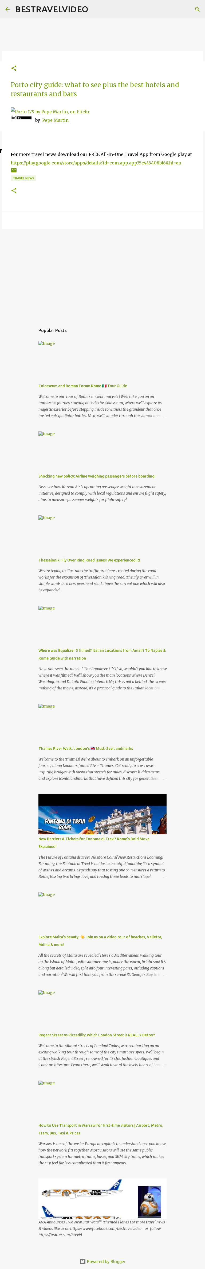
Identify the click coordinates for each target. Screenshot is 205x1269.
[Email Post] (14, 172)
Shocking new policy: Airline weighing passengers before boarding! (97, 476)
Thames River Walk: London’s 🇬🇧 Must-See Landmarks (85, 748)
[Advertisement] (102, 274)
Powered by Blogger (105, 1261)
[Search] (197, 9)
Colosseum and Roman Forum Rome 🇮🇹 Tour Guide (82, 386)
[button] (14, 68)
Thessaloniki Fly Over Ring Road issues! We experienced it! (89, 560)
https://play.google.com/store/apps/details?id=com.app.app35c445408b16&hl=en (96, 162)
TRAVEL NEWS (23, 178)
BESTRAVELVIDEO (51, 9)
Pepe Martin (55, 120)
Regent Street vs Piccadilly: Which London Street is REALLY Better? (96, 1035)
